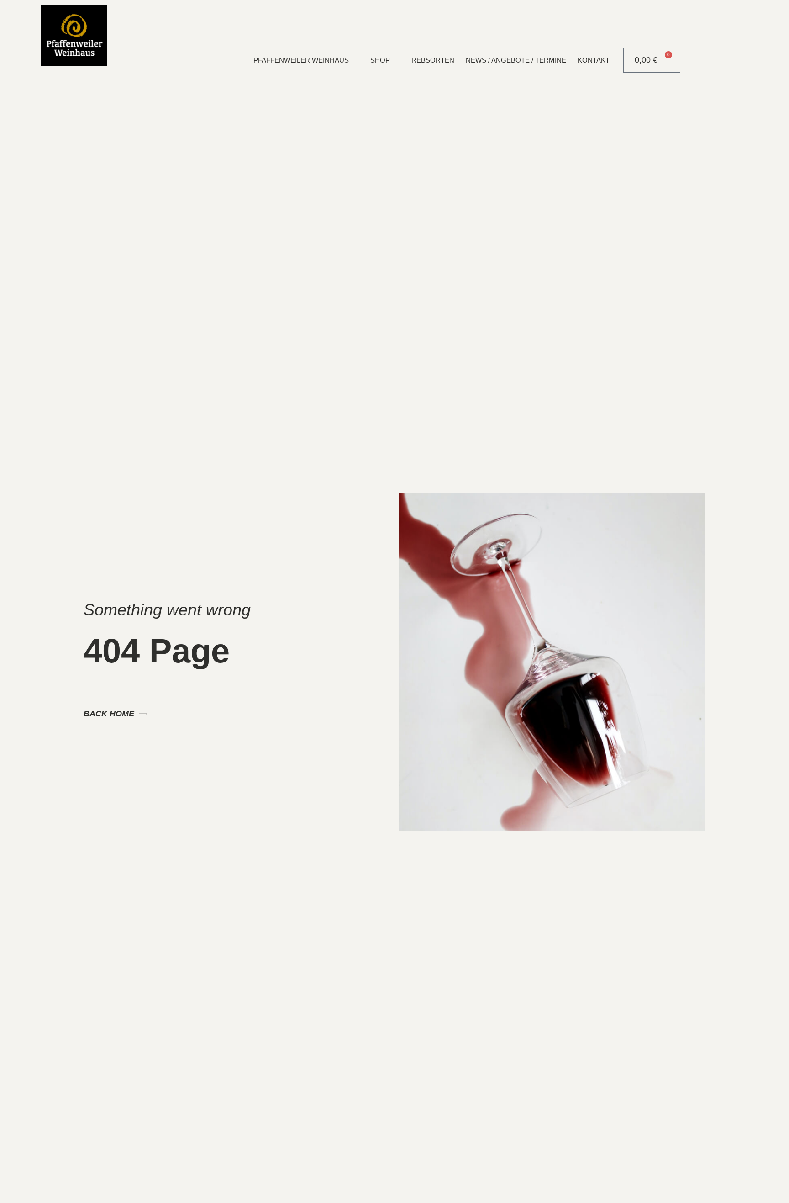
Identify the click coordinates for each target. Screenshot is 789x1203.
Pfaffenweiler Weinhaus (301, 60)
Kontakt (594, 60)
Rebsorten (432, 60)
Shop (380, 60)
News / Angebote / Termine (516, 60)
